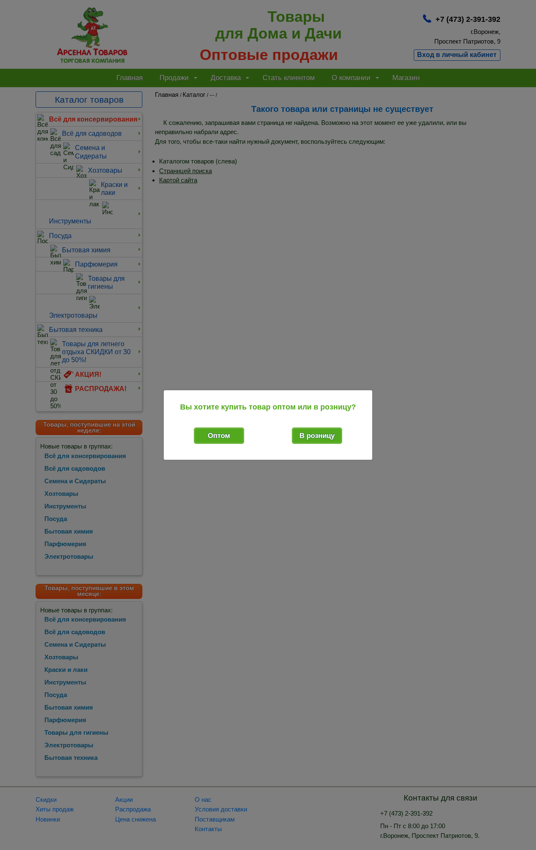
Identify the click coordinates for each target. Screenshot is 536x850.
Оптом (219, 436)
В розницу (317, 436)
